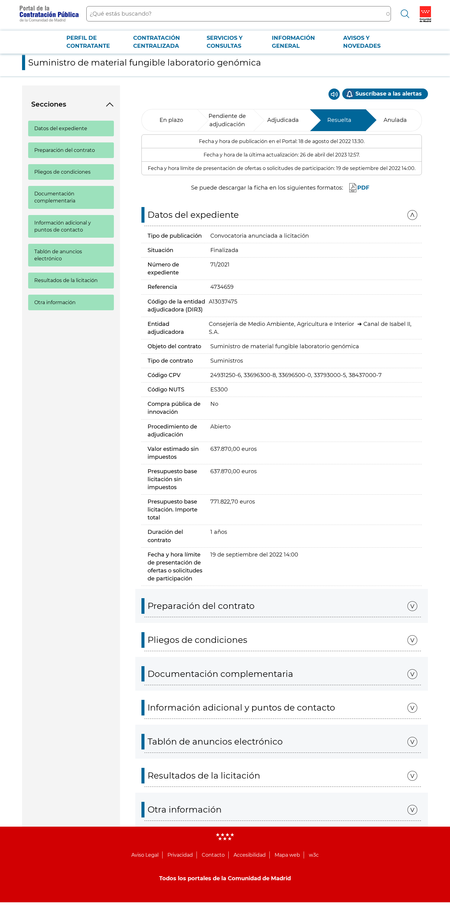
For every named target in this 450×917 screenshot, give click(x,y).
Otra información (55, 302)
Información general (293, 42)
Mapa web (287, 855)
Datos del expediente (60, 128)
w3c (314, 855)
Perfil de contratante (88, 42)
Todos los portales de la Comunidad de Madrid (225, 878)
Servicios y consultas (224, 42)
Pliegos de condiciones (62, 172)
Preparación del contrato (64, 150)
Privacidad (180, 855)
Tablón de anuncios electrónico (58, 255)
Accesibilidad (250, 855)
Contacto (213, 855)
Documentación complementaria (54, 197)
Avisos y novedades (362, 42)
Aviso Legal (145, 855)
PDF (363, 187)
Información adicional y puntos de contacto (62, 226)
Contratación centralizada (156, 42)
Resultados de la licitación (66, 280)
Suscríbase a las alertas (388, 93)
